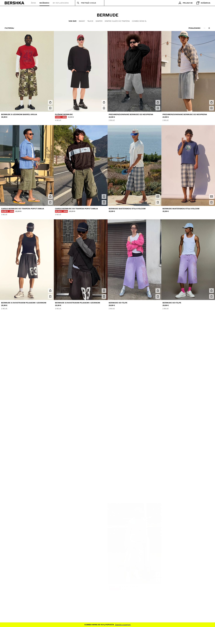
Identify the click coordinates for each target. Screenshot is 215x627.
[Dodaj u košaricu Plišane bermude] (104, 102)
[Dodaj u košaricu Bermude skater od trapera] (157, 478)
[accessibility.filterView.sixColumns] (209, 28)
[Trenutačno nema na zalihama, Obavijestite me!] (157, 196)
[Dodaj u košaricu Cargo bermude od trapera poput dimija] (50, 196)
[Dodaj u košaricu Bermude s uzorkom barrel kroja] (50, 102)
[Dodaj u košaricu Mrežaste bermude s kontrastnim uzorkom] (50, 384)
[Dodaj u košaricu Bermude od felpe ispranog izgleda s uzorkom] (50, 478)
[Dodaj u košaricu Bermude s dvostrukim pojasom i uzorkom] (50, 290)
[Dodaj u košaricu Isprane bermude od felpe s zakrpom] (211, 478)
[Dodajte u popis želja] (50, 108)
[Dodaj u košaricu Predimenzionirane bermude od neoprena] (157, 102)
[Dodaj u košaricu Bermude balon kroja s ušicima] (50, 573)
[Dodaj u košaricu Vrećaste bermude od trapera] (104, 573)
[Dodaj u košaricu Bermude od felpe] (157, 290)
